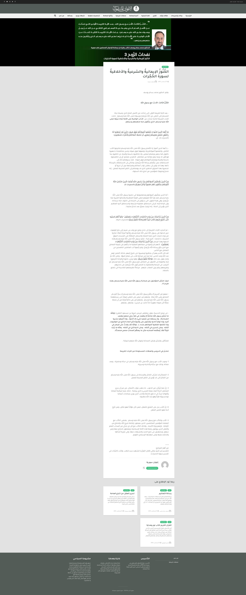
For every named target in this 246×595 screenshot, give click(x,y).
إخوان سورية (151, 82)
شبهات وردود (80, 16)
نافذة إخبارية (145, 16)
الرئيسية (189, 16)
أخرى (169, 490)
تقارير (155, 16)
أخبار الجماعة (133, 16)
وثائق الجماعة (107, 16)
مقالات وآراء (164, 16)
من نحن (61, 16)
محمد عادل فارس (164, 511)
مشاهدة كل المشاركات (152, 468)
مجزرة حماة (240, 1)
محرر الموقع (165, 543)
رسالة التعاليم (165, 494)
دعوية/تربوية (165, 66)
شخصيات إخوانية (94, 16)
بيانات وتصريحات (176, 16)
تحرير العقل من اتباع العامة (122, 494)
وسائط (69, 16)
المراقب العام (233, 1)
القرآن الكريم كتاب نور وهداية (159, 525)
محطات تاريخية (121, 16)
